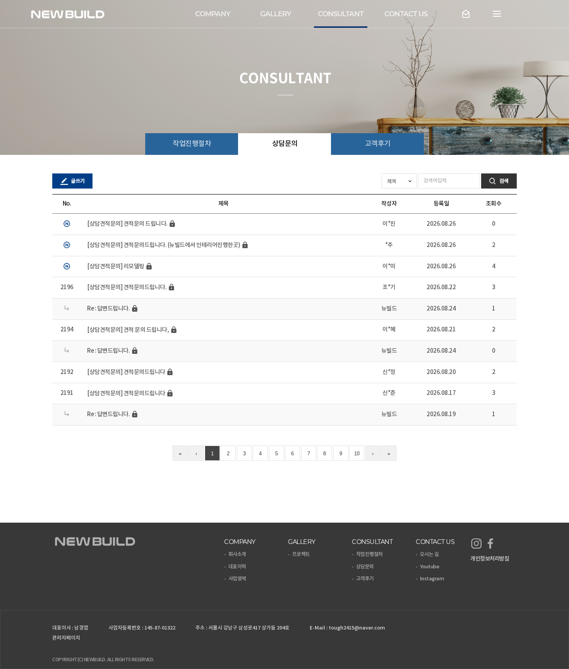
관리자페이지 (66, 638)
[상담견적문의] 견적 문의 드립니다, (128, 330)
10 (357, 453)
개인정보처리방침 (489, 559)
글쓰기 (77, 181)
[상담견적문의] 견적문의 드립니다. (127, 224)
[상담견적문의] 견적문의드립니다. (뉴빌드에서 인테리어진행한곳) (164, 245)
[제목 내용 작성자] (400, 181)
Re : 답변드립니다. (109, 308)
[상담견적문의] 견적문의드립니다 (126, 372)
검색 (503, 181)
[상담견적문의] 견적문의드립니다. (127, 288)
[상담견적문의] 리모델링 (116, 266)
